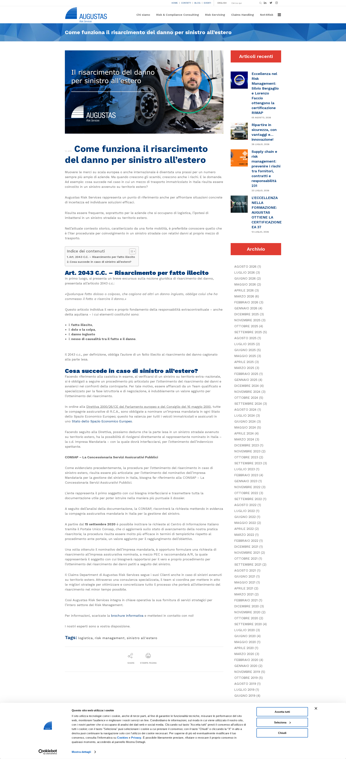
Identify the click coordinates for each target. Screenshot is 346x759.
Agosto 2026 (245, 266)
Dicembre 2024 (246, 386)
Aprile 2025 (244, 362)
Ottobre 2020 (246, 618)
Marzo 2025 (244, 368)
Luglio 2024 (244, 415)
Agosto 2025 (245, 338)
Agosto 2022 (245, 505)
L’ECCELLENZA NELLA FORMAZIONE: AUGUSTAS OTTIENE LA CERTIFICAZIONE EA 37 (267, 212)
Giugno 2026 (245, 278)
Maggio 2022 (245, 523)
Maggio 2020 (245, 642)
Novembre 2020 (247, 612)
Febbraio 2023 (246, 475)
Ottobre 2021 (246, 558)
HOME (175, 3)
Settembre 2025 (248, 332)
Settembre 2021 (247, 564)
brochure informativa (127, 615)
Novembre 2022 (247, 487)
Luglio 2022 (244, 511)
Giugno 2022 (245, 517)
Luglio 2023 (244, 469)
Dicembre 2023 (246, 445)
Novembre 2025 (247, 320)
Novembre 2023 (247, 451)
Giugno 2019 (244, 695)
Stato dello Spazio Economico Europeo (102, 421)
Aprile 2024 (244, 433)
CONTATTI (186, 3)
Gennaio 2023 (245, 481)
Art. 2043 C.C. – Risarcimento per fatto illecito (102, 257)
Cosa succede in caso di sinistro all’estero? (100, 261)
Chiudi (282, 732)
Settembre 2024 (248, 403)
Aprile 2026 (244, 290)
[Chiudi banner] (316, 708)
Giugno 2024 (245, 421)
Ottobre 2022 (246, 493)
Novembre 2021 (247, 552)
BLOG (197, 3)
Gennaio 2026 (245, 308)
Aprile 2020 (244, 648)
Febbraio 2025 (246, 374)
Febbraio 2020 (246, 660)
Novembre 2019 (247, 672)
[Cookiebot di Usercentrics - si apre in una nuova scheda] (48, 752)
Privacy (136, 737)
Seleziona (280, 722)
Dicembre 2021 (246, 546)
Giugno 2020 (245, 636)
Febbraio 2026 (246, 302)
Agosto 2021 (245, 570)
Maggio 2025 (245, 356)
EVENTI (207, 3)
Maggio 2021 (244, 582)
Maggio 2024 (245, 427)
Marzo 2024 (244, 439)
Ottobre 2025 (246, 326)
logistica (85, 638)
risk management (110, 638)
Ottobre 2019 (246, 678)
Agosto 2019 (245, 684)
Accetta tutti (282, 711)
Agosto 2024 (245, 409)
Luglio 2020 (244, 630)
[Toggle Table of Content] (131, 251)
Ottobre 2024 (246, 397)
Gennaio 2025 (245, 380)
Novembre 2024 (247, 391)
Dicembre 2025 (246, 314)
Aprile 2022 (244, 529)
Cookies (122, 737)
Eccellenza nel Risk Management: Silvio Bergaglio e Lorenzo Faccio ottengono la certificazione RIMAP (265, 93)
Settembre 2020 (248, 624)
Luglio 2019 (244, 689)
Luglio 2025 (244, 344)
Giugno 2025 (245, 350)
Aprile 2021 (243, 588)
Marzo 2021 (244, 594)
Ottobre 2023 (246, 457)
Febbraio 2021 (246, 600)
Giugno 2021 (244, 576)
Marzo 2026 (244, 296)
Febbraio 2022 (246, 540)
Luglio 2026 (244, 272)
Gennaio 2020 (245, 666)
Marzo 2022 (244, 535)
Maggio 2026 (245, 284)
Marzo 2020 (244, 654)
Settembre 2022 (248, 499)
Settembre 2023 (248, 463)
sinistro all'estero (142, 638)
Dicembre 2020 (246, 606)
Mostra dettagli (81, 751)
